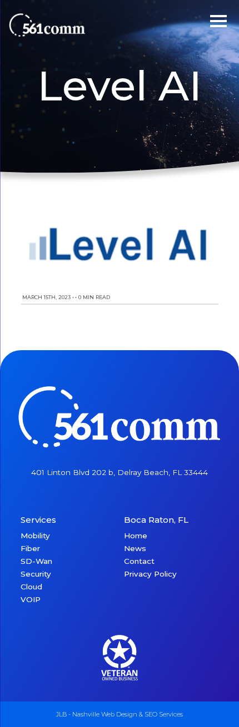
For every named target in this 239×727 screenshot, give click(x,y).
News (135, 548)
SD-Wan (36, 561)
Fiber (30, 548)
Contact (139, 561)
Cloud (31, 586)
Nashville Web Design (104, 714)
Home (135, 535)
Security (36, 573)
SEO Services (164, 714)
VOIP (31, 599)
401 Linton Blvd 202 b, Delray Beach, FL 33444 (119, 472)
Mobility (35, 535)
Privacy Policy (150, 573)
